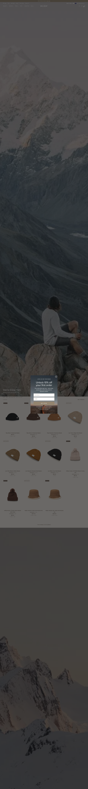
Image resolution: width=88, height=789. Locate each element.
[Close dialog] (56, 376)
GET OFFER (44, 403)
